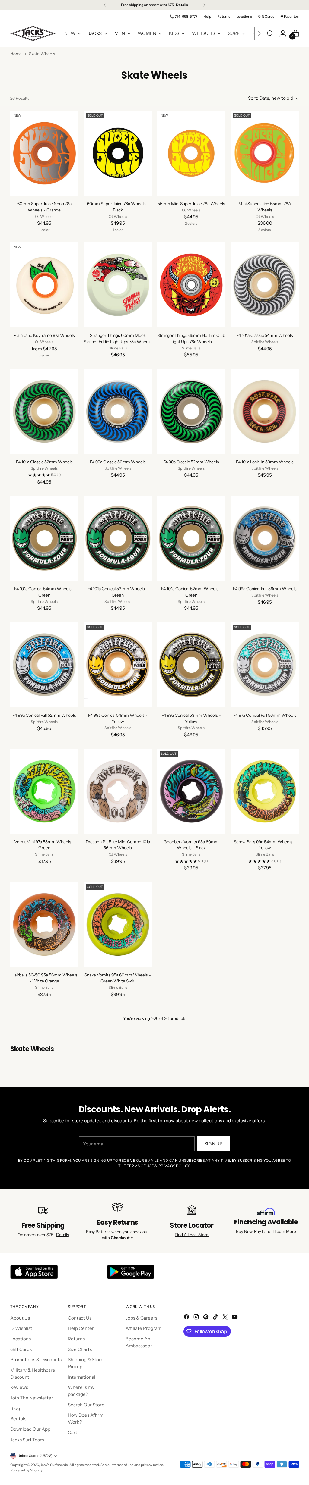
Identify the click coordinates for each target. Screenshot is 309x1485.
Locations (20, 1339)
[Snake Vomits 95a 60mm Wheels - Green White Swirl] (118, 924)
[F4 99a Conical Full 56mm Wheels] (265, 538)
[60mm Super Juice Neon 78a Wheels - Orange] (44, 153)
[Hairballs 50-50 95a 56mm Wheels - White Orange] (44, 924)
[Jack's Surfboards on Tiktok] (216, 1318)
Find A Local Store (192, 1234)
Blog (15, 1408)
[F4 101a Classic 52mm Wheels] (44, 411)
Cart (72, 1432)
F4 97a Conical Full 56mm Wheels (264, 715)
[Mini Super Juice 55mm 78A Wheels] (265, 153)
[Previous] (104, 5)
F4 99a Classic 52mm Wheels (191, 461)
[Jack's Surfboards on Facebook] (187, 1318)
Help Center (81, 1328)
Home (16, 53)
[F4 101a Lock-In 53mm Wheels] (265, 411)
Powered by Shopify (26, 1470)
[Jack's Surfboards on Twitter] (225, 1318)
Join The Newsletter (31, 1398)
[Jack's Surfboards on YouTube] (235, 1318)
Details (62, 1234)
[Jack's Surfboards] (33, 33)
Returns (76, 1339)
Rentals (18, 1418)
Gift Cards (21, 1349)
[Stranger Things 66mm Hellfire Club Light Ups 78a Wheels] (191, 284)
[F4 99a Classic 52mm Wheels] (191, 411)
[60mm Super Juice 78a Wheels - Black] (118, 153)
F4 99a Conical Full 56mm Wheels (265, 588)
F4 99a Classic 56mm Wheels (118, 461)
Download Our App (30, 1429)
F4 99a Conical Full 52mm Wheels (44, 715)
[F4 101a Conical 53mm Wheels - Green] (118, 538)
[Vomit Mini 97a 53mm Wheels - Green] (44, 791)
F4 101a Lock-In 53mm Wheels (265, 461)
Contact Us (79, 1318)
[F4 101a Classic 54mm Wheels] (265, 284)
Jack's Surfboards (54, 1465)
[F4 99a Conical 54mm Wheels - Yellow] (118, 664)
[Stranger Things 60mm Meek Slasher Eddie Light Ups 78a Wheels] (118, 284)
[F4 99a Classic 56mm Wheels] (118, 411)
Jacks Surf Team (27, 1440)
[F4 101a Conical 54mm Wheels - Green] (44, 538)
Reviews (19, 1387)
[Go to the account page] (283, 33)
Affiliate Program (144, 1328)
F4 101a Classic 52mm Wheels (44, 461)
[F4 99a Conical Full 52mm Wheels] (44, 664)
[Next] (204, 5)
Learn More (285, 1231)
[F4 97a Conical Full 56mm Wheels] (265, 664)
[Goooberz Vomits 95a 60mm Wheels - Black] (191, 791)
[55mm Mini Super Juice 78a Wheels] (191, 153)
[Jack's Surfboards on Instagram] (196, 1318)
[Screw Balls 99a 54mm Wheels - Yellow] (265, 791)
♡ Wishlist (21, 1328)
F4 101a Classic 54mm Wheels (264, 335)
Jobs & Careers (141, 1318)
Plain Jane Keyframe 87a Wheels (44, 335)
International (81, 1377)
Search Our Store (86, 1405)
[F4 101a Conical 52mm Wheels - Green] (191, 538)
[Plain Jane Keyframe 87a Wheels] (44, 284)
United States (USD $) (35, 1456)
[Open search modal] (270, 33)
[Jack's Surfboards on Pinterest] (206, 1318)
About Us (20, 1318)
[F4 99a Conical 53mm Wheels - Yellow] (191, 664)
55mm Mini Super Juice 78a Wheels (191, 203)
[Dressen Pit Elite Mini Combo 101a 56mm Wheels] (118, 791)
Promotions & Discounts (36, 1359)
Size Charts (80, 1349)
